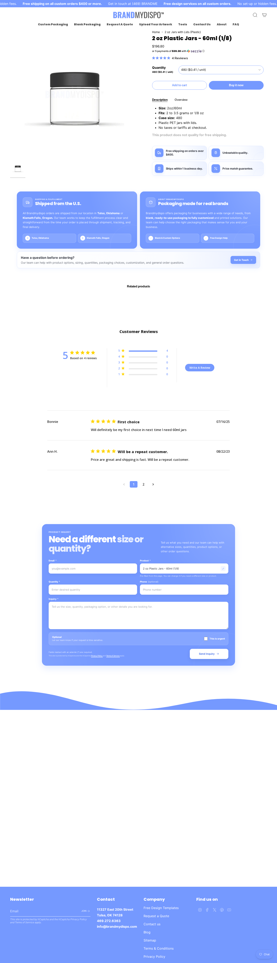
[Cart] (264, 15)
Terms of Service (113, 656)
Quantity (54, 581)
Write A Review (199, 368)
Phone (149, 581)
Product (145, 560)
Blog (147, 932)
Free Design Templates (161, 908)
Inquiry (53, 599)
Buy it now (236, 85)
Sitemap (150, 940)
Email (53, 560)
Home (156, 32)
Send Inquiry (207, 653)
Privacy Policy (97, 656)
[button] (53, 24)
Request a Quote (156, 916)
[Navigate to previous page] (124, 484)
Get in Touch (241, 259)
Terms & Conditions (159, 948)
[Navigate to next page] (153, 484)
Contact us (152, 924)
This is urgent (217, 638)
